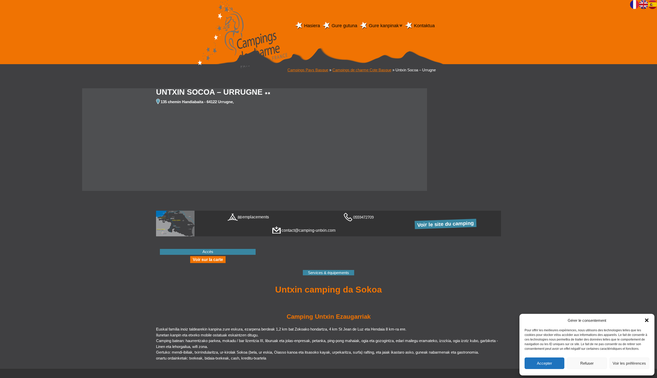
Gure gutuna (344, 25)
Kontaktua (424, 25)
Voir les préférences (629, 363)
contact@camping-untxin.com (308, 230)
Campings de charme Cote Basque (361, 70)
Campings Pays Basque (307, 70)
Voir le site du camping (445, 224)
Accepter (544, 363)
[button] (646, 320)
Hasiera (312, 25)
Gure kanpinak (384, 25)
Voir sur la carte (208, 259)
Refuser (587, 363)
